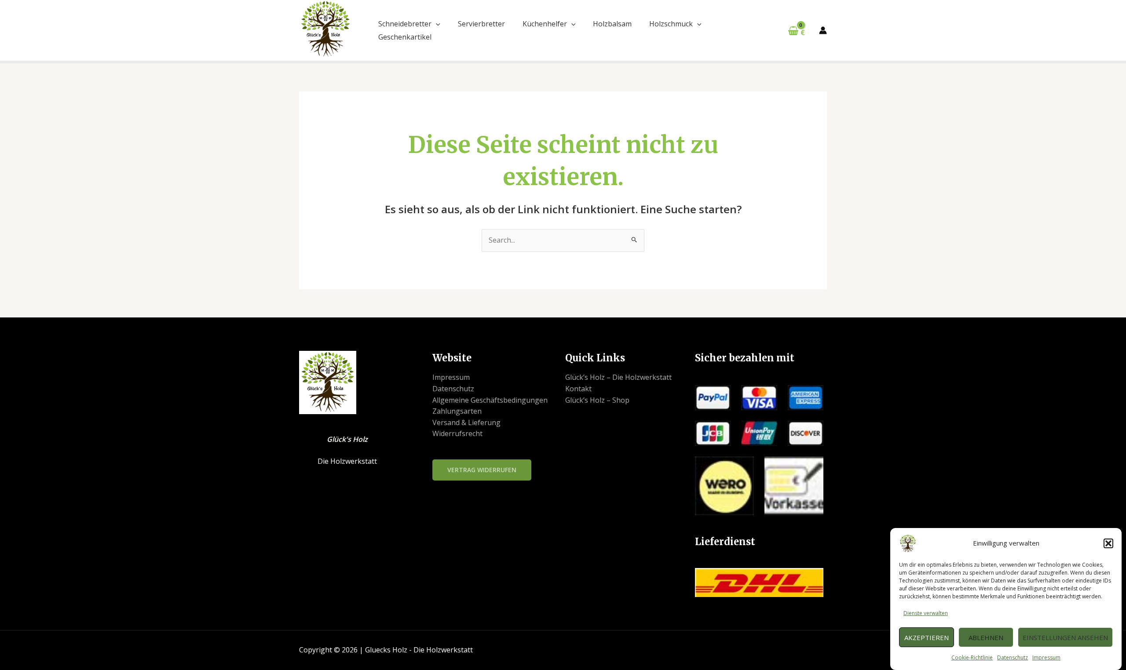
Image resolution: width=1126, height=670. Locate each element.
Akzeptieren (926, 637)
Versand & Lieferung (466, 422)
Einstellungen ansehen (1065, 637)
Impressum (1046, 657)
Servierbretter (481, 24)
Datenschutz (1012, 657)
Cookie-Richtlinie (972, 657)
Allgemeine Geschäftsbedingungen (490, 400)
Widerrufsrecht (457, 433)
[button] (1108, 543)
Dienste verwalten (925, 613)
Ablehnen (986, 637)
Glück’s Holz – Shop (597, 400)
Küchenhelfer (545, 24)
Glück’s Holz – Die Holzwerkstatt (618, 377)
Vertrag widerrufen (481, 470)
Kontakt (578, 388)
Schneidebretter (404, 24)
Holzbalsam (612, 24)
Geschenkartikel (404, 37)
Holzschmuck (671, 24)
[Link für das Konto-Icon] (823, 30)
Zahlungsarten (457, 411)
